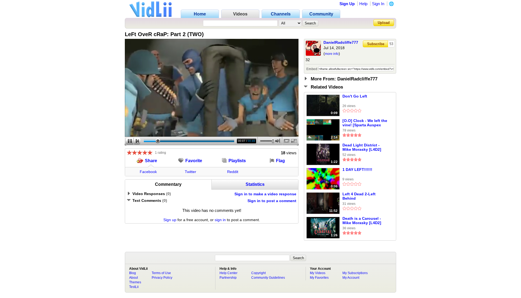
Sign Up (347, 3)
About (133, 278)
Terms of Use (161, 273)
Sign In (378, 3)
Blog (132, 273)
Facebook (148, 172)
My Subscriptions (355, 273)
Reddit (232, 172)
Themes (135, 282)
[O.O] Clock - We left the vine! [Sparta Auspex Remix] (364, 123)
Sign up (169, 220)
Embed (311, 69)
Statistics (255, 184)
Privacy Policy (162, 278)
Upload (384, 23)
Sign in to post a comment (271, 201)
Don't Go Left (354, 96)
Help (363, 3)
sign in (220, 220)
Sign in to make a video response (265, 194)
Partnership (228, 278)
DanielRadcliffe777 (340, 42)
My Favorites (319, 278)
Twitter (190, 172)
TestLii (134, 287)
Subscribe (375, 44)
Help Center (228, 273)
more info (332, 54)
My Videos (317, 273)
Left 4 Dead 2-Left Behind (359, 196)
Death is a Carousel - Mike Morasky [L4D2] (361, 220)
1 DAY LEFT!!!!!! (357, 169)
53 (391, 44)
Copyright (258, 273)
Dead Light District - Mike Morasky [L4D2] (361, 147)
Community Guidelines (268, 278)
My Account (350, 278)
